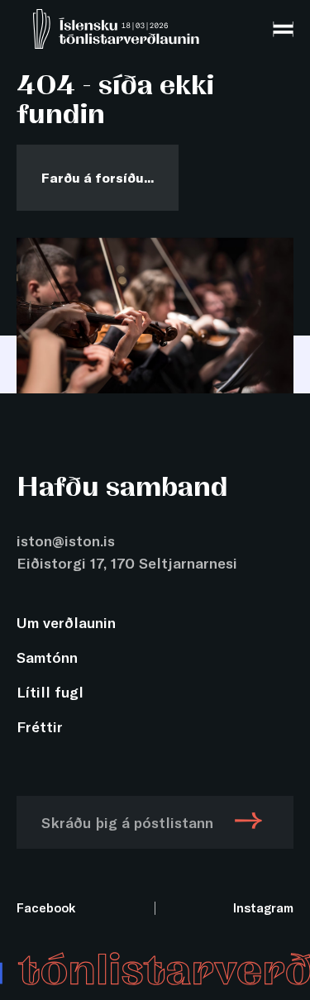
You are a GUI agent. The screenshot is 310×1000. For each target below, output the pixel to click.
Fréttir (40, 726)
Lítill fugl (50, 692)
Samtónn (47, 657)
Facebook (46, 907)
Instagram (263, 907)
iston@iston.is (66, 540)
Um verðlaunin (66, 622)
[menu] (283, 29)
